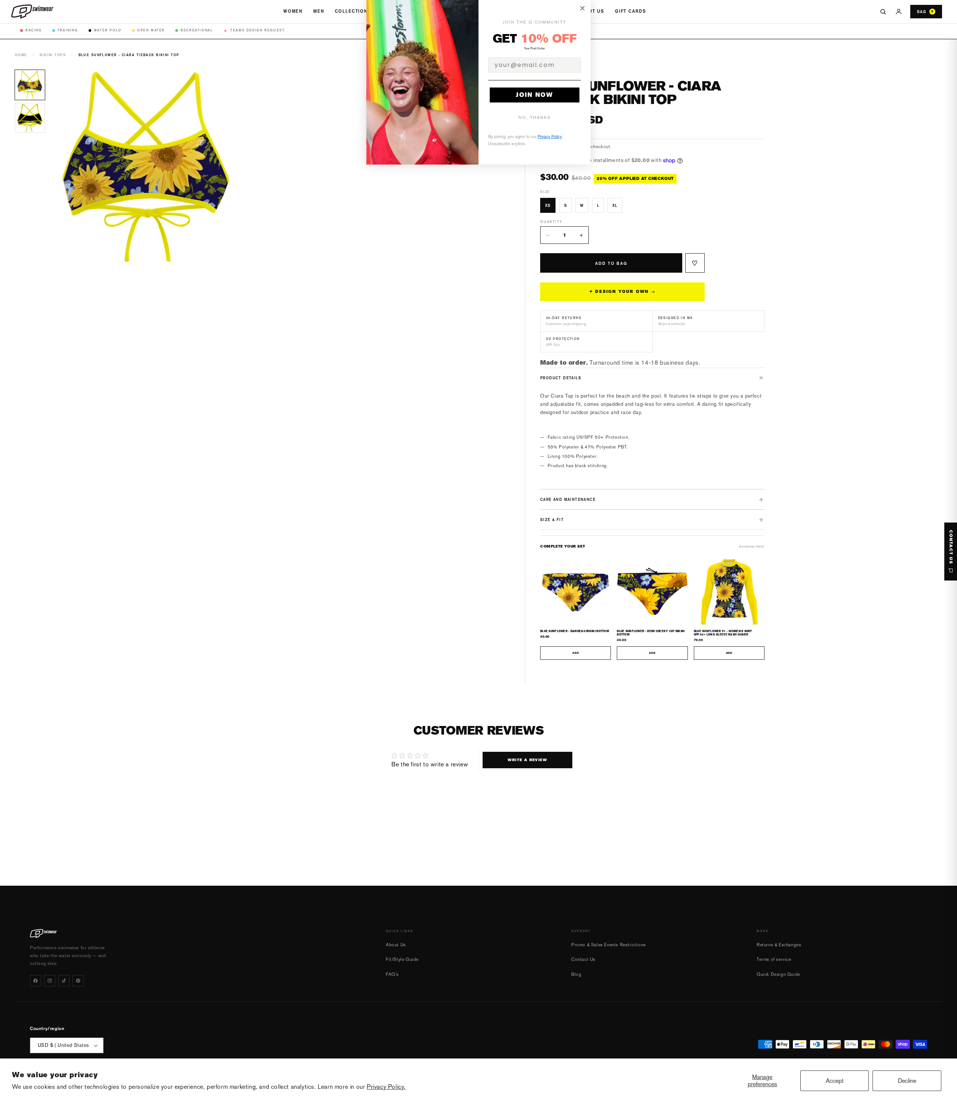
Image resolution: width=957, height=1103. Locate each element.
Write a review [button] (527, 760)
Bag (925, 11)
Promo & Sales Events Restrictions (608, 944)
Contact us (950, 547)
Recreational (197, 30)
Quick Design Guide (778, 974)
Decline (907, 1080)
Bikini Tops (53, 55)
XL (614, 205)
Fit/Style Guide (402, 959)
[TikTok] (64, 980)
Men (318, 11)
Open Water (151, 30)
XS (548, 205)
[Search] (883, 11)
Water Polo (107, 30)
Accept (835, 1080)
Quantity (551, 222)
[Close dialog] (582, 8)
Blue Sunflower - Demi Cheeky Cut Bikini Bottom (650, 632)
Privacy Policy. (386, 1086)
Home (21, 55)
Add (575, 653)
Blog (576, 974)
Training (68, 30)
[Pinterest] (78, 980)
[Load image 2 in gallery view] (30, 118)
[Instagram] (49, 980)
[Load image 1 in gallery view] (30, 85)
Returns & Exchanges (779, 944)
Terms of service (774, 959)
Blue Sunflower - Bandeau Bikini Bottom (574, 631)
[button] (652, 377)
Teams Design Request (254, 30)
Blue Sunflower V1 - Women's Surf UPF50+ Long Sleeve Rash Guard (723, 632)
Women (293, 11)
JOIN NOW (534, 94)
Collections (353, 11)
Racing (33, 30)
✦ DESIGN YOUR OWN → (622, 291)
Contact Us (583, 959)
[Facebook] (35, 980)
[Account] (899, 11)
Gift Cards (630, 11)
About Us (591, 11)
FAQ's (392, 974)
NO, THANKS (534, 117)
